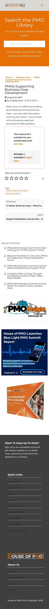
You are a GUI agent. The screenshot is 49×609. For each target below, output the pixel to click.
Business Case (13, 193)
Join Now (18, 144)
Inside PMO (28, 52)
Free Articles (14, 52)
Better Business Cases (16, 190)
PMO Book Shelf (32, 56)
